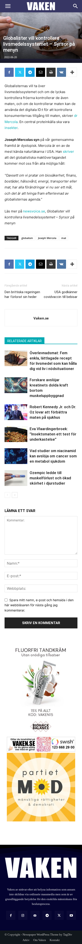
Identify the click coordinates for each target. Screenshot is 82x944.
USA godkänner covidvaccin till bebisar (60, 294)
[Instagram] (22, 915)
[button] (7, 6)
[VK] (61, 72)
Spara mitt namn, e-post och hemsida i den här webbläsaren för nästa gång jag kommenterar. (39, 605)
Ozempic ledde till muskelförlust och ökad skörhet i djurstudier (50, 477)
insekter (11, 128)
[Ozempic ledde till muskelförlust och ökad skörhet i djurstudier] (16, 478)
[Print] (51, 72)
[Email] (40, 72)
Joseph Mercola (47, 238)
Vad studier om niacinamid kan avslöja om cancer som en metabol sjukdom (53, 456)
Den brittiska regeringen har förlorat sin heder (22, 294)
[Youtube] (71, 915)
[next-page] (15, 495)
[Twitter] (19, 72)
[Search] (75, 6)
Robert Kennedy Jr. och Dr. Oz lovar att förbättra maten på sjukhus (53, 412)
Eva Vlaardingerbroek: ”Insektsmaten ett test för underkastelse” (53, 434)
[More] (72, 72)
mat (63, 238)
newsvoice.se (34, 211)
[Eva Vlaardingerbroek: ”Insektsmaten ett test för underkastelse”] (16, 434)
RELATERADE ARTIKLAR (24, 341)
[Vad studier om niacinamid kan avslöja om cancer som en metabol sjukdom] (16, 456)
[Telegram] (30, 72)
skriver (68, 151)
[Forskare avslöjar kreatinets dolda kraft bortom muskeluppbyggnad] (16, 385)
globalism (27, 238)
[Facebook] (9, 72)
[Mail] (35, 915)
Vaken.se (41, 318)
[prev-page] (7, 495)
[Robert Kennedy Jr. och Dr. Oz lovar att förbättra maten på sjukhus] (16, 412)
